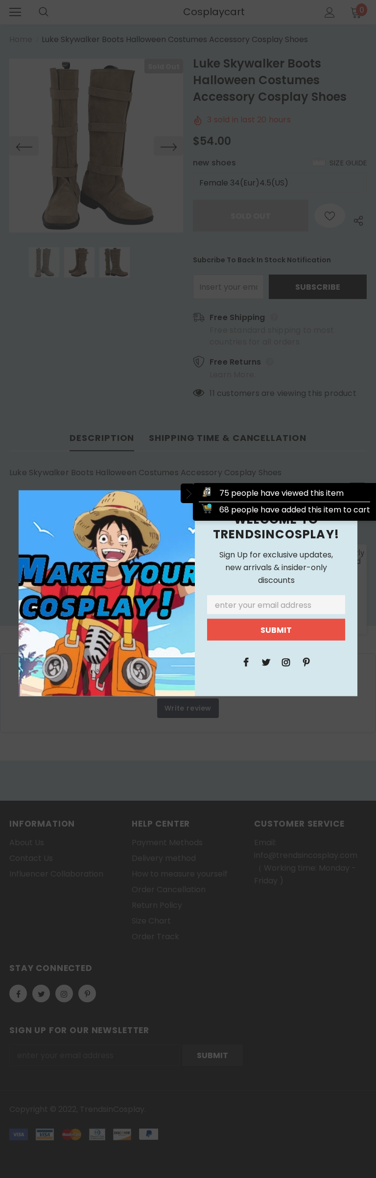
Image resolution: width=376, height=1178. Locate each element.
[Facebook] (245, 661)
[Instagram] (286, 661)
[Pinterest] (306, 661)
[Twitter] (265, 661)
